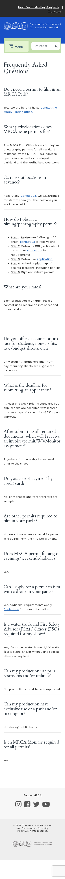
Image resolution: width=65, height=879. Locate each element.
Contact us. (29, 195)
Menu (19, 47)
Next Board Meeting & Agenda (38, 7)
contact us (27, 241)
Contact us (11, 609)
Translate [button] (54, 11)
